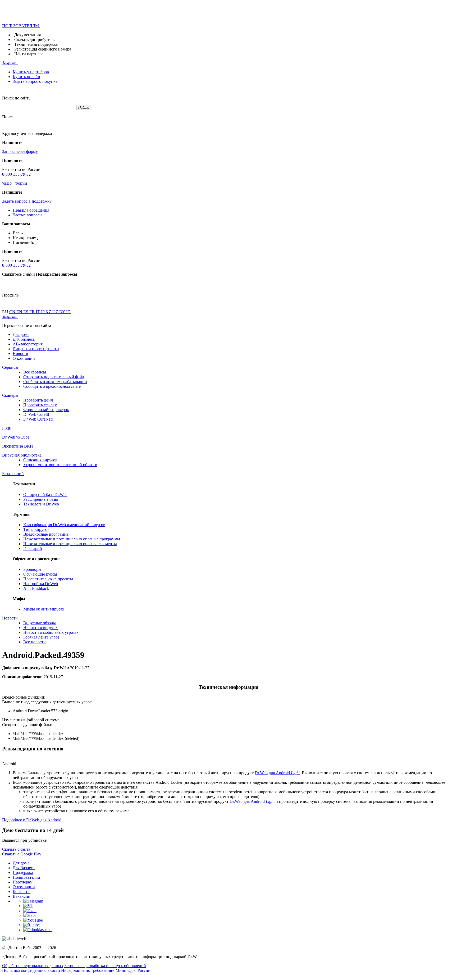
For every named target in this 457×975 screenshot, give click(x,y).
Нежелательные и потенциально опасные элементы (70, 543)
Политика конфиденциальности (31, 970)
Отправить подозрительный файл (53, 377)
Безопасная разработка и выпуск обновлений (105, 965)
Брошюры (32, 569)
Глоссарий (32, 548)
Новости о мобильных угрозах (51, 632)
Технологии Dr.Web (41, 504)
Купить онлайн (26, 76)
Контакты (21, 891)
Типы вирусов (36, 529)
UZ (55, 311)
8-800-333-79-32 (16, 174)
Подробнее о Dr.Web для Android (31, 820)
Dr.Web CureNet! (38, 419)
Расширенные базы (40, 499)
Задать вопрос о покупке (35, 81)
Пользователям (26, 877)
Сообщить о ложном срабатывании (55, 381)
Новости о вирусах (40, 627)
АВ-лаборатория (28, 344)
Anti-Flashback (36, 588)
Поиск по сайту (16, 98)
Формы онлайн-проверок (46, 409)
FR (32, 311)
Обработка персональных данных (32, 965)
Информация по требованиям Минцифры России (105, 970)
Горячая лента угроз (41, 637)
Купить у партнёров (31, 72)
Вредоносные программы (46, 534)
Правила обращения (31, 210)
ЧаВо (7, 183)
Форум (21, 183)
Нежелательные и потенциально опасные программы (71, 539)
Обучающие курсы (40, 574)
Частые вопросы (27, 215)
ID (68, 311)
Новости (20, 353)
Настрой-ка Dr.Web (40, 583)
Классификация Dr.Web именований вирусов (64, 524)
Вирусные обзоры (39, 623)
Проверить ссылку (40, 405)
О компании (24, 358)
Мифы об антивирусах (43, 609)
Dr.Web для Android (277, 773)
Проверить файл (38, 400)
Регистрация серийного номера (42, 49)
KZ (48, 311)
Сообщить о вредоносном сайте (52, 386)
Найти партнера (28, 54)
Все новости (34, 642)
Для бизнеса (24, 339)
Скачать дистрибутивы (35, 39)
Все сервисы (34, 372)
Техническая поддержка (36, 44)
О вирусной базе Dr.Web (45, 494)
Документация (27, 35)
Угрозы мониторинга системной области (60, 464)
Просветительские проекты (48, 579)
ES (26, 311)
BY (62, 311)
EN (19, 311)
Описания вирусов (40, 460)
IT (38, 311)
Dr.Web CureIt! (36, 414)
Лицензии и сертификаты (36, 349)
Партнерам (23, 882)
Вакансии (21, 896)
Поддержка (23, 872)
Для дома (21, 334)
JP (43, 311)
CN (12, 311)
